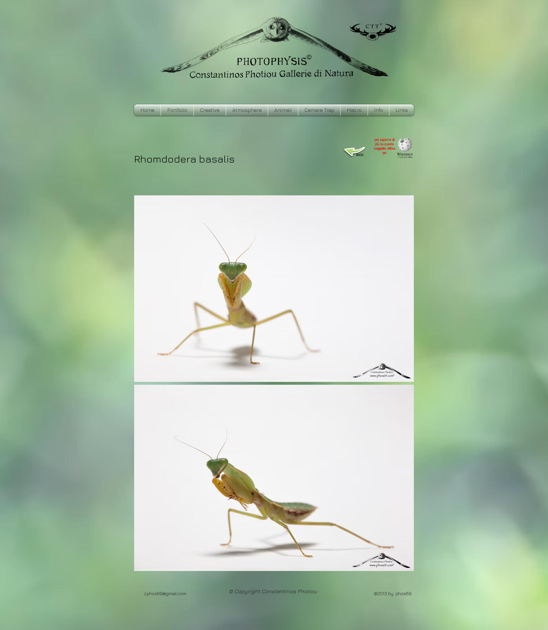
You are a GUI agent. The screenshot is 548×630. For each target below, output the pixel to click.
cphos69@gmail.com (165, 593)
